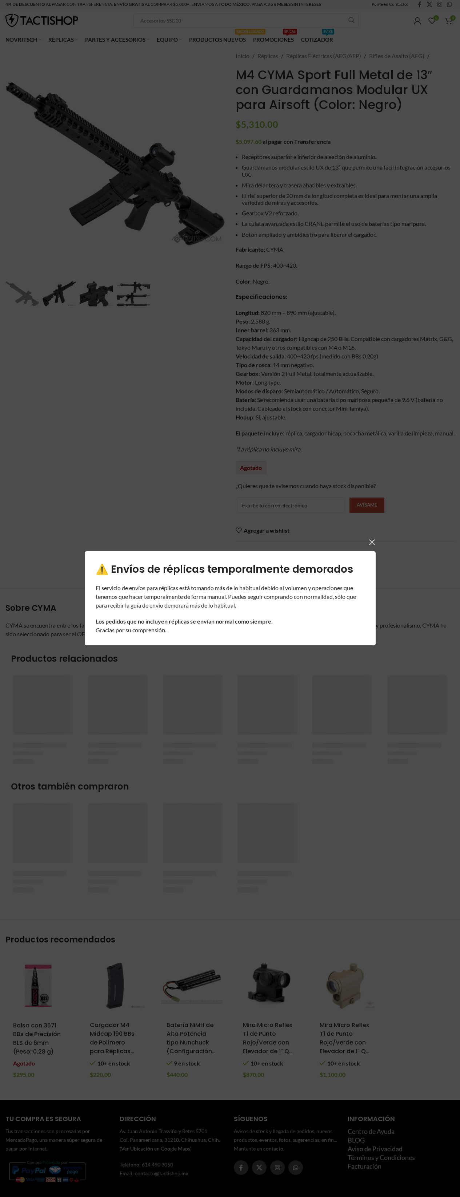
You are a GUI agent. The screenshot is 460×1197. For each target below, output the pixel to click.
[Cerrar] (372, 542)
